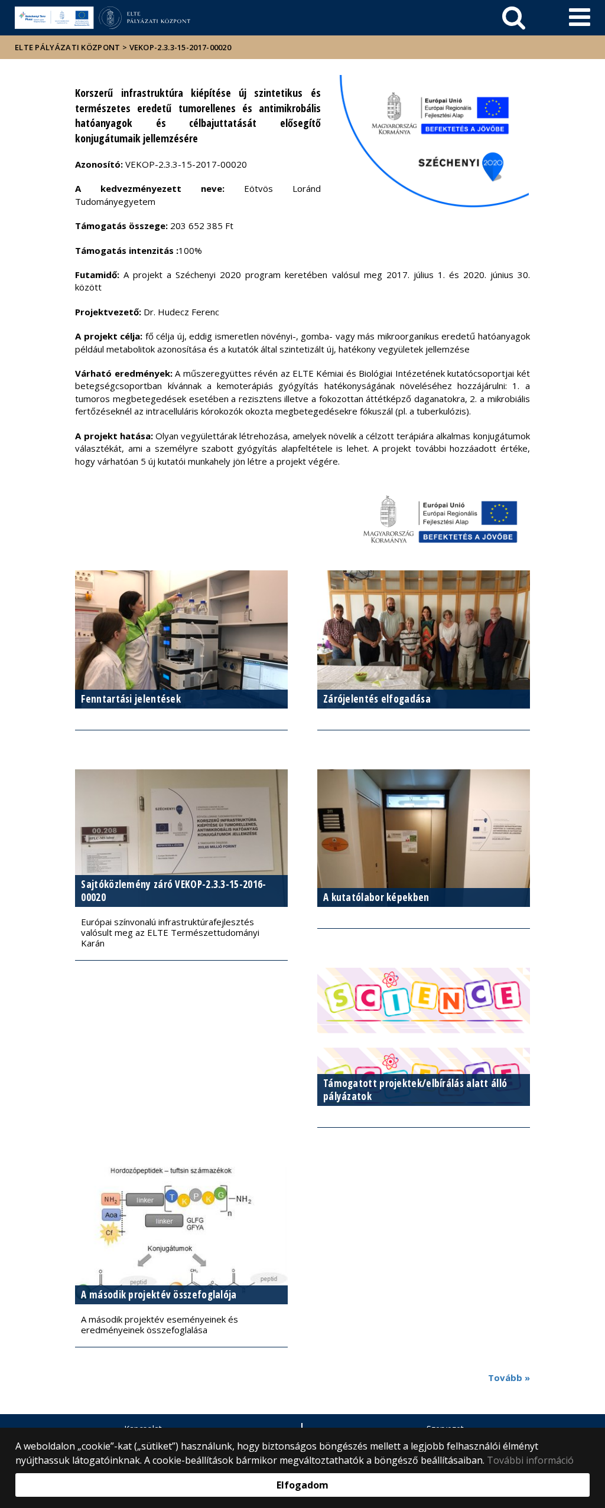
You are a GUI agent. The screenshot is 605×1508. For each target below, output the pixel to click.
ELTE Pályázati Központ (68, 47)
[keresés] (513, 17)
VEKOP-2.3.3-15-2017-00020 (180, 47)
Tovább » (509, 1377)
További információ (530, 1460)
